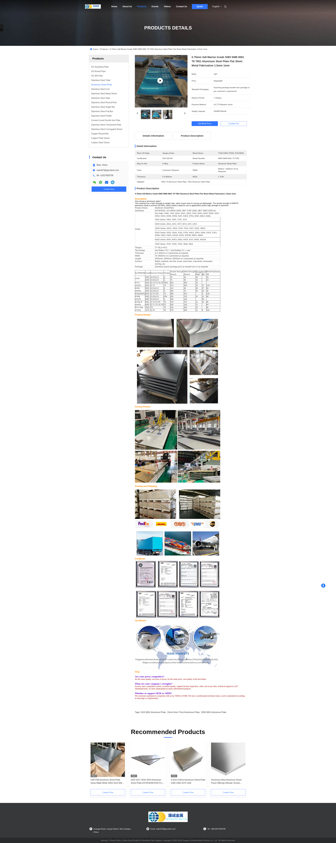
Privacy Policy (115, 840)
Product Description (192, 135)
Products (141, 6)
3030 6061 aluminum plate (213, 712)
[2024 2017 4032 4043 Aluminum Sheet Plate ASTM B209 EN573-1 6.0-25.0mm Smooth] (148, 759)
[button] (191, 269)
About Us (127, 6)
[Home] (93, 6)
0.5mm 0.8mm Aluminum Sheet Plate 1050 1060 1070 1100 (188, 781)
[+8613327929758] (113, 182)
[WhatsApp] (100, 182)
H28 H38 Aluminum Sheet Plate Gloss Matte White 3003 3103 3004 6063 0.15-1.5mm (107, 782)
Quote (200, 6)
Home (114, 6)
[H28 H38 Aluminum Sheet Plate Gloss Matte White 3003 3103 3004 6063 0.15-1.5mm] (108, 759)
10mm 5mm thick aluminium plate (183, 712)
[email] (106, 182)
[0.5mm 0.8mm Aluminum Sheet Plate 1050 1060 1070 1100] (188, 759)
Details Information (153, 135)
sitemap (104, 840)
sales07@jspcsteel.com (108, 170)
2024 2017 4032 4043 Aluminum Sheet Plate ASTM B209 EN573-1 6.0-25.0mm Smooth (146, 782)
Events (155, 6)
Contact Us (181, 6)
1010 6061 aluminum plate (153, 712)
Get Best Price (204, 123)
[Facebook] (323, 585)
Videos (167, 6)
